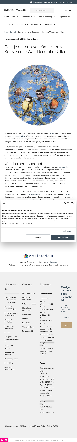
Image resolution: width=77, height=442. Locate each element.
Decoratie (48, 24)
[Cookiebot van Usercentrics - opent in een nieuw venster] (66, 203)
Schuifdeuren (9, 17)
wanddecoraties (18, 136)
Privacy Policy (40, 426)
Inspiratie (26, 323)
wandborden (64, 167)
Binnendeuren (27, 17)
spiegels (67, 194)
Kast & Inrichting (45, 17)
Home (7, 32)
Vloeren (7, 24)
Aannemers (26, 315)
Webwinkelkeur (28, 327)
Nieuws (25, 319)
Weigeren (38, 237)
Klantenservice (53, 2)
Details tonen (66, 231)
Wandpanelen (22, 24)
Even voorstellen (28, 293)
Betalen (8, 333)
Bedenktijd (9, 363)
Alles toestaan (63, 237)
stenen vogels (33, 194)
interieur (51, 133)
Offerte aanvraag (29, 304)
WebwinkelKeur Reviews (41, 440)
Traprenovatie (64, 17)
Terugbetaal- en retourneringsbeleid (12, 339)
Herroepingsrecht (11, 359)
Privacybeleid (27, 331)
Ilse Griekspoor (32, 39)
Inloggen (69, 2)
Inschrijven (66, 325)
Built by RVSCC (52, 426)
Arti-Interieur (52, 262)
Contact (62, 2)
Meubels (34, 24)
